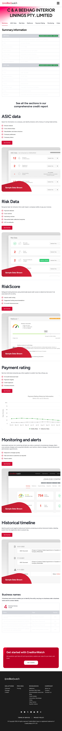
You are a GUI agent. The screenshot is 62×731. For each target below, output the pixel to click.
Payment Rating (40, 23)
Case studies (33, 696)
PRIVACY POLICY (39, 717)
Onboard (7, 688)
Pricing (19, 688)
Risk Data (21, 23)
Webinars (31, 688)
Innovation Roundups (35, 698)
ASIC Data (13, 23)
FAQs (30, 700)
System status (33, 704)
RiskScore (30, 23)
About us (47, 688)
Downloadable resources (36, 692)
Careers (47, 690)
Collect (7, 692)
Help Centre (32, 702)
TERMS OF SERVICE (24, 717)
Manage (7, 690)
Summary (5, 23)
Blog (30, 694)
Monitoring (50, 23)
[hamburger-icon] (58, 3)
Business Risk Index (34, 690)
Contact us (48, 692)
